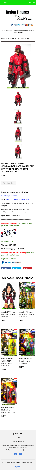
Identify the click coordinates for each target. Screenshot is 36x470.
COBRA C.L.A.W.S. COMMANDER (17, 199)
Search (18, 437)
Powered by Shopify (27, 462)
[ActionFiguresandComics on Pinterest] (15, 454)
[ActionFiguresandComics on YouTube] (20, 454)
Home (3, 38)
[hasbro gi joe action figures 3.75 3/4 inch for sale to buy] (8, 237)
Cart (33, 2)
